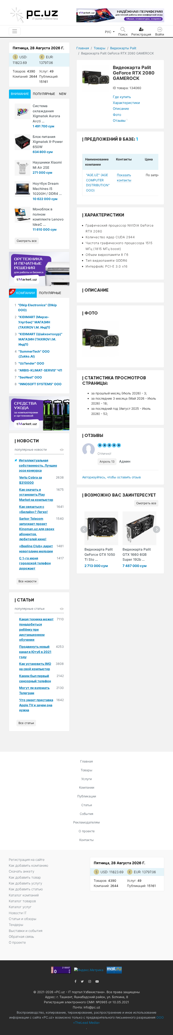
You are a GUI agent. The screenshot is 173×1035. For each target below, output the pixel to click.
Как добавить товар (25, 877)
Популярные (44, 94)
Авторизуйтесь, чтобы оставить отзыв (111, 477)
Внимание (20, 94)
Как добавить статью (26, 889)
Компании (86, 787)
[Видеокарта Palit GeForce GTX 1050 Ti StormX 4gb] (101, 528)
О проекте (87, 831)
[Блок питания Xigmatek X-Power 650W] (22, 142)
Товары (99, 48)
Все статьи (26, 723)
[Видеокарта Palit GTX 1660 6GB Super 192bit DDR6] (139, 528)
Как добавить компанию (28, 865)
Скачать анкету (21, 871)
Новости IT (18, 913)
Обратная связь (21, 936)
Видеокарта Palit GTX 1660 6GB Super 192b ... (137, 554)
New (62, 94)
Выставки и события (25, 931)
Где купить (122, 97)
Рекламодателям (86, 822)
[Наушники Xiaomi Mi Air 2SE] (22, 168)
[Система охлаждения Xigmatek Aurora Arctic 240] (22, 111)
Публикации (86, 796)
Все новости (27, 581)
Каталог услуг (20, 907)
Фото (117, 114)
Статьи (86, 805)
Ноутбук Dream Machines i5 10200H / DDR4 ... (47, 188)
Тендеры (16, 924)
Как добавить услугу (25, 883)
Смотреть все (146, 503)
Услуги (86, 779)
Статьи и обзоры (22, 919)
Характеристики (126, 103)
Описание (121, 108)
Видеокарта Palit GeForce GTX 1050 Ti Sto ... (99, 554)
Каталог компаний (24, 895)
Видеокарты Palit (123, 48)
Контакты (86, 840)
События (86, 814)
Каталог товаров (22, 901)
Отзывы (120, 120)
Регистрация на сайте (27, 859)
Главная (82, 48)
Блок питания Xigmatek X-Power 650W (48, 142)
